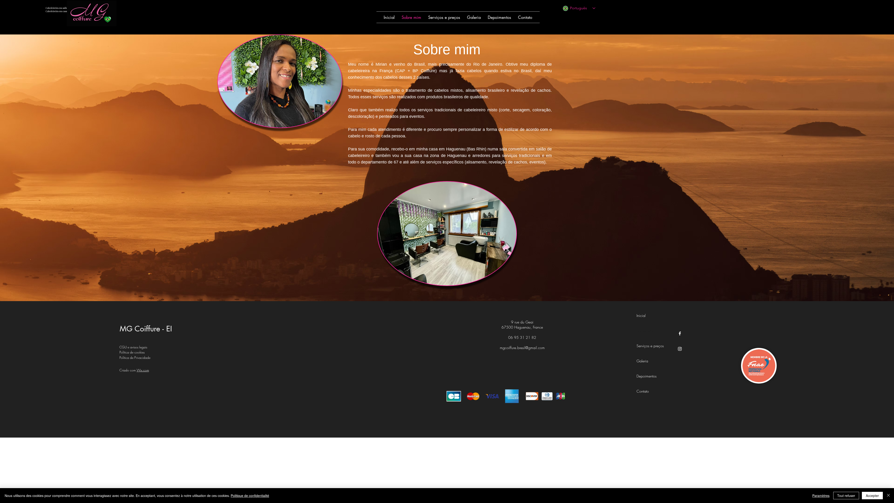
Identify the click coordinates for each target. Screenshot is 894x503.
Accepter (872, 495)
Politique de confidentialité (250, 495)
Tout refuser (846, 495)
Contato (643, 391)
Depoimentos (647, 376)
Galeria (642, 361)
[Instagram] (679, 348)
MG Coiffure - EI (146, 328)
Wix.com (143, 370)
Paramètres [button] (821, 495)
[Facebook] (679, 333)
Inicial (641, 315)
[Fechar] (888, 495)
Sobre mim (645, 330)
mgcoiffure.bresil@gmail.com (522, 347)
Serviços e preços (647, 345)
